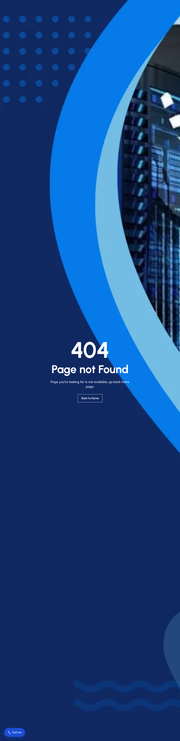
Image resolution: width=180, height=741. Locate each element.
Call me (16, 732)
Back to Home (90, 398)
